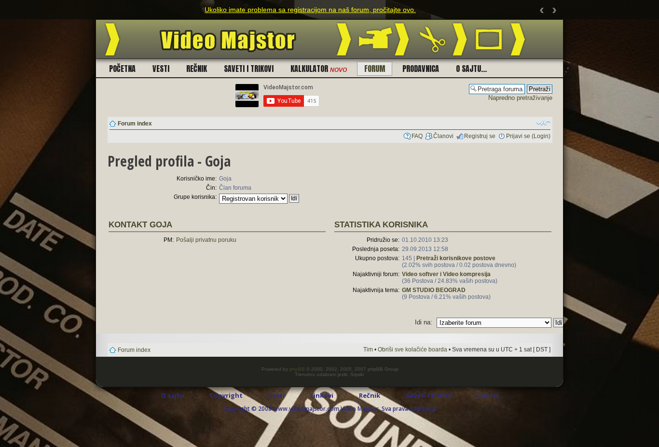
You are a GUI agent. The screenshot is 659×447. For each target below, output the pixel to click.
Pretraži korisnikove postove (455, 258)
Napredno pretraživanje (520, 97)
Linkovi (321, 395)
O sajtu (172, 395)
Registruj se (479, 136)
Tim (368, 349)
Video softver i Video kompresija (446, 274)
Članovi (443, 136)
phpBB (297, 369)
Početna (122, 68)
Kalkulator (318, 68)
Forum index (135, 123)
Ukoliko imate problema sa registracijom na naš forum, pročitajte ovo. (310, 10)
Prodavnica (420, 68)
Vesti (160, 68)
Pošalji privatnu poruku (206, 240)
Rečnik (196, 68)
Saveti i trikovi (249, 68)
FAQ (417, 136)
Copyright (226, 395)
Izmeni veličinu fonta (543, 122)
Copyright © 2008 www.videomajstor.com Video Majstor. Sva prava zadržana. (330, 409)
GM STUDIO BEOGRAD (434, 290)
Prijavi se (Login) (528, 136)
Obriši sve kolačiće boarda (412, 349)
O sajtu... (471, 68)
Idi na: (423, 322)
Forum (374, 68)
